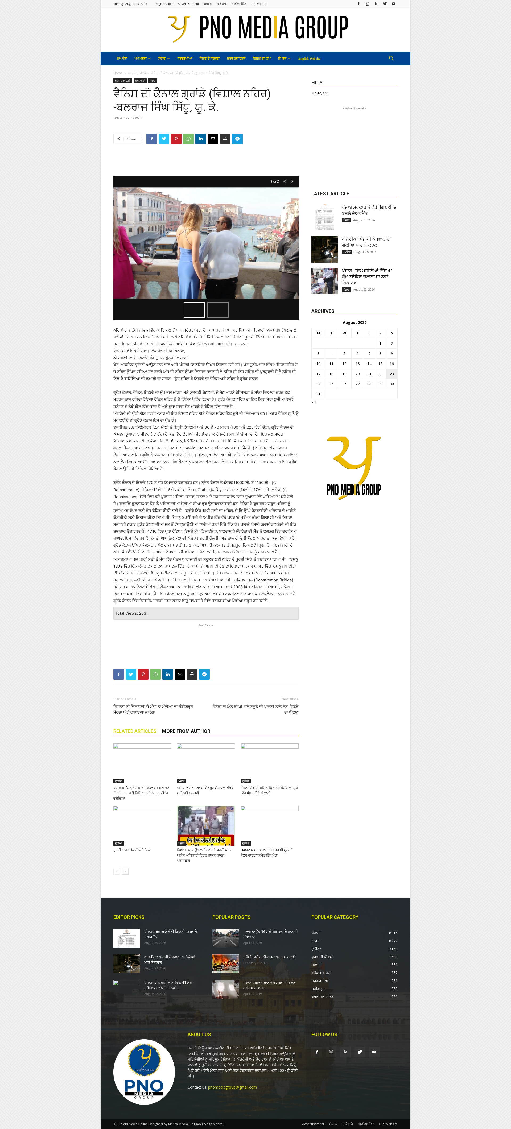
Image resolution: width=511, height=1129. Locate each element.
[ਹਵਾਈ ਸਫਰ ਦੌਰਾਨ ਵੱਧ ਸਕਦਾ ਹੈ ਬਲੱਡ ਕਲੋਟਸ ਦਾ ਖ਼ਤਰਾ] (225, 989)
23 (392, 373)
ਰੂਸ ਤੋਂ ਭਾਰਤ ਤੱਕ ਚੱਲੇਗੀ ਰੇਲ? (131, 850)
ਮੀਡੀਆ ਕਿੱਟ (239, 4)
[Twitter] (385, 3)
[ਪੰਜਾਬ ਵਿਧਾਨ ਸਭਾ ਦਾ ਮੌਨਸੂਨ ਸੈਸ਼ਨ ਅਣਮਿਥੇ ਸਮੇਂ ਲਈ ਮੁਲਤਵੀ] (206, 763)
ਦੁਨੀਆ (118, 781)
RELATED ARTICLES (134, 731)
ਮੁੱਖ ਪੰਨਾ (122, 58)
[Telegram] (237, 139)
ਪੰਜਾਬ (181, 781)
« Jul (314, 401)
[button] (391, 58)
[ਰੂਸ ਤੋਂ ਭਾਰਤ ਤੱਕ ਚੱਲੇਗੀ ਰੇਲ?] (142, 826)
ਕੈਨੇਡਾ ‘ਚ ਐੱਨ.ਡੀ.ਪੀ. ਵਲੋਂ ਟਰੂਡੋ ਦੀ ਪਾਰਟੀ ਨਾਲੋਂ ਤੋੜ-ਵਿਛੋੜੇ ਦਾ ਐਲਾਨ (256, 709)
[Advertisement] (206, 162)
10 (318, 363)
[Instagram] (367, 3)
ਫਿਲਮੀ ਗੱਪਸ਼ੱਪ (262, 58)
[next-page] (125, 871)
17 (318, 373)
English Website (309, 58)
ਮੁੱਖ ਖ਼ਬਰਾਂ (140, 58)
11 (331, 363)
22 (380, 373)
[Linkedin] (200, 139)
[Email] (213, 139)
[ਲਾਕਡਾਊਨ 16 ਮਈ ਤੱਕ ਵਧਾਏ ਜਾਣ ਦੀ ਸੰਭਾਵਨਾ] (225, 938)
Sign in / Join (165, 4)
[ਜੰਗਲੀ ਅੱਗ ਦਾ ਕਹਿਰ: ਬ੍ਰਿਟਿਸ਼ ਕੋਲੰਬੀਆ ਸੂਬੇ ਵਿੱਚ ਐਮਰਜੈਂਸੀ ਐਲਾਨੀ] (270, 763)
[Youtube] (394, 3)
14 (369, 363)
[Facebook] (358, 3)
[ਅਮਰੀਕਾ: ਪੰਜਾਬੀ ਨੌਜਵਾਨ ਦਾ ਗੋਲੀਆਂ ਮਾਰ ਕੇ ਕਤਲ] (324, 249)
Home (118, 73)
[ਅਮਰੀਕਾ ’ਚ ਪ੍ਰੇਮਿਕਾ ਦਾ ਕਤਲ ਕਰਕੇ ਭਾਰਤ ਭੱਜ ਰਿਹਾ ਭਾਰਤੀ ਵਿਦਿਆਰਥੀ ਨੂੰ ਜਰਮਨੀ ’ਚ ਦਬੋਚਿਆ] (142, 763)
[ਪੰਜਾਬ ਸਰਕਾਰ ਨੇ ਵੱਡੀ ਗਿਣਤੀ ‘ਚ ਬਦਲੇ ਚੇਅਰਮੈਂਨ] (324, 217)
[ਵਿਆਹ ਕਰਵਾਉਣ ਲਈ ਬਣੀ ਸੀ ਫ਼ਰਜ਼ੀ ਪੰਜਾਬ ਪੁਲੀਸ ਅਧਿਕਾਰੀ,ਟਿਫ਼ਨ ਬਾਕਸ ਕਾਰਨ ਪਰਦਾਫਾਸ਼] (206, 826)
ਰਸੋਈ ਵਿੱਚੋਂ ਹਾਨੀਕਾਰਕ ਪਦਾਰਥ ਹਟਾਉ (269, 957)
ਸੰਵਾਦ (162, 58)
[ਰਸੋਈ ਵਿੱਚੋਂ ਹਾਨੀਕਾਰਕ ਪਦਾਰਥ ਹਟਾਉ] (225, 963)
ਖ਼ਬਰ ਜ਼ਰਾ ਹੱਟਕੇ (236, 58)
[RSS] (376, 3)
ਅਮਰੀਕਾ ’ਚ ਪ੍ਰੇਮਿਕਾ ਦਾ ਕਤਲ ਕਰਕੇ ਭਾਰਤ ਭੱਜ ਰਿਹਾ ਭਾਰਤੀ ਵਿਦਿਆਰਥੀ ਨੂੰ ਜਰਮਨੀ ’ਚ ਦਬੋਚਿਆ (141, 793)
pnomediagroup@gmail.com (232, 1087)
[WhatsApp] (188, 139)
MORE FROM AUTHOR (186, 731)
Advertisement (188, 4)
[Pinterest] (176, 139)
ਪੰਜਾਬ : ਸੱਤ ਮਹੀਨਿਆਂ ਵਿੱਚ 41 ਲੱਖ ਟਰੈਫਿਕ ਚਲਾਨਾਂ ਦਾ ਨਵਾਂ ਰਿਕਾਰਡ (367, 277)
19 (344, 373)
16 (392, 363)
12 (344, 363)
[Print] (225, 139)
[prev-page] (116, 871)
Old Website (260, 4)
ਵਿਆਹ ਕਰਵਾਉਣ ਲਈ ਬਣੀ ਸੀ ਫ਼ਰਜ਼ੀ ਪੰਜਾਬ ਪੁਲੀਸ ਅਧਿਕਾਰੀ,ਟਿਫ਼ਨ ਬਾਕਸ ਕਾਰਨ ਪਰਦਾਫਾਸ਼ (205, 855)
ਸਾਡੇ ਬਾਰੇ (222, 4)
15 (380, 363)
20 (358, 373)
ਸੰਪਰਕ (208, 4)
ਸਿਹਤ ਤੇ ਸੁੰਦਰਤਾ (210, 58)
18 (331, 373)
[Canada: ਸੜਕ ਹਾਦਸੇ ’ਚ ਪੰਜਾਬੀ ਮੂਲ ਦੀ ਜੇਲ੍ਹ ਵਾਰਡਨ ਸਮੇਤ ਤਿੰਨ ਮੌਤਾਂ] (270, 826)
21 (369, 373)
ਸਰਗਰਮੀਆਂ (185, 58)
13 (358, 363)
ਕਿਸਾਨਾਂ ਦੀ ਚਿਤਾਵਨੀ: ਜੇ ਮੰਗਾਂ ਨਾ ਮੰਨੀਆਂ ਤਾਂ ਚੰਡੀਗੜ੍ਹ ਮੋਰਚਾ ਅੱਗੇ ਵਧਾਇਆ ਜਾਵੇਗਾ (153, 709)
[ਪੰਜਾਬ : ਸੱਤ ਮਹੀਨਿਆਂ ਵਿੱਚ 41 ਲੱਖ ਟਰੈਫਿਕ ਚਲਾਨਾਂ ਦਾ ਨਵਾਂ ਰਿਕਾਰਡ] (324, 281)
